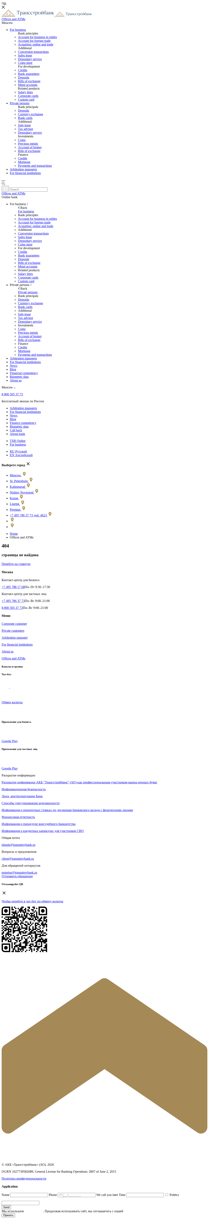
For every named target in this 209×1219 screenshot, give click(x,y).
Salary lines (25, 92)
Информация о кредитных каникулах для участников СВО (43, 831)
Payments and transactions (35, 165)
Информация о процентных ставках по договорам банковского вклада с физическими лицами (67, 810)
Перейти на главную (16, 564)
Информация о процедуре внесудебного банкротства (39, 824)
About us (16, 380)
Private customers (13, 630)
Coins (22, 140)
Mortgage (24, 162)
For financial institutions (25, 173)
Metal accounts (27, 85)
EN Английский (21, 455)
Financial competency (24, 373)
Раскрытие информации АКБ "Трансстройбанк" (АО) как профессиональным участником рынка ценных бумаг (79, 782)
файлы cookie (33, 1211)
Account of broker (30, 147)
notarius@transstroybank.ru (19, 872)
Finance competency (23, 423)
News (13, 365)
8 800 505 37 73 (12, 394)
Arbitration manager (15, 637)
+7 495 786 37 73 (13, 601)
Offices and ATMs (13, 658)
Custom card (26, 99)
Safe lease (24, 125)
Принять (8, 1215)
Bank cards (25, 118)
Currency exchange (30, 114)
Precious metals (28, 143)
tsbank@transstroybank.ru (18, 844)
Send (6, 1207)
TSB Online (18, 441)
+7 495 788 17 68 (13, 587)
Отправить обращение (17, 876)
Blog (13, 369)
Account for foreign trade (34, 40)
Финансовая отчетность (18, 817)
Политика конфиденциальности (24, 1178)
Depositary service (30, 59)
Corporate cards (28, 96)
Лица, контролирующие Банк (22, 796)
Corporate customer (14, 623)
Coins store (25, 63)
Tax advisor (25, 129)
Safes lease (25, 55)
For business (18, 29)
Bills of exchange (29, 81)
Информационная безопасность (24, 789)
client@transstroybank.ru (18, 858)
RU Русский (18, 451)
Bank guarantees (28, 74)
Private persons (19, 103)
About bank (17, 434)
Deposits (23, 77)
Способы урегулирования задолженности (31, 803)
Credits (22, 70)
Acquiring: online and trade (35, 44)
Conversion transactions (33, 51)
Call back (16, 430)
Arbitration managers (23, 169)
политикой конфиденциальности (147, 1211)
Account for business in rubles (37, 37)
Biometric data (19, 376)
